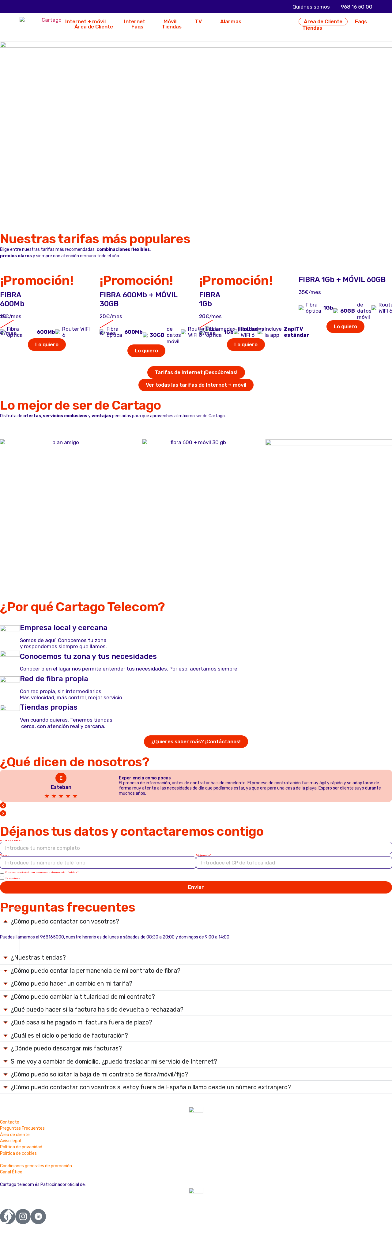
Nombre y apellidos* (11, 840)
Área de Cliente (93, 26)
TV (198, 21)
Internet (134, 21)
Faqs (137, 26)
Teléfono (4, 855)
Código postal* (203, 855)
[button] (196, 806)
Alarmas (230, 21)
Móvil (170, 21)
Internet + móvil (85, 21)
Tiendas (172, 26)
